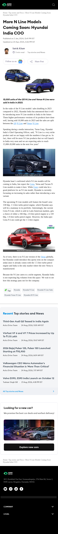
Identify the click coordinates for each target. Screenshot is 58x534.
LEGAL (6, 514)
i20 (15, 123)
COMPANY (8, 507)
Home (5, 13)
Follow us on (11, 61)
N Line (20, 123)
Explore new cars (29, 447)
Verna (43, 257)
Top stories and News (16, 13)
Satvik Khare (18, 48)
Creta (32, 184)
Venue (29, 123)
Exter (35, 187)
